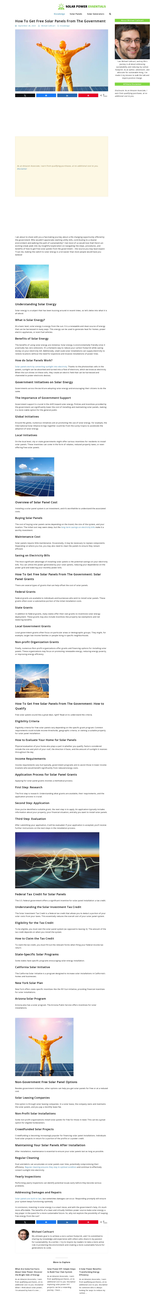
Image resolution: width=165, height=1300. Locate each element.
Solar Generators (95, 14)
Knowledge (59, 14)
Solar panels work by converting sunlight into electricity (41, 366)
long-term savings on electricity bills (78, 527)
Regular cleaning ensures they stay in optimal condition (51, 1167)
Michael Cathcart (48, 26)
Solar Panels (76, 14)
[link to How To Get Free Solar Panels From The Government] (61, 60)
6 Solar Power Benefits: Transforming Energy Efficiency (90, 1272)
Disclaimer (22, 169)
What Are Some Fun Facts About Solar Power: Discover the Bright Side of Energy (28, 1272)
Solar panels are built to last (28, 1198)
